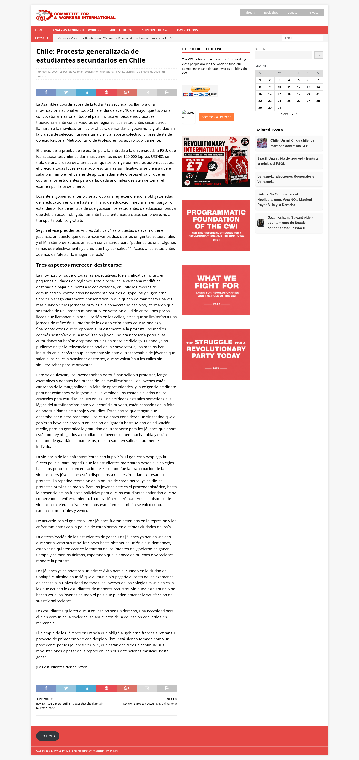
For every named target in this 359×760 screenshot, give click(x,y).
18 (289, 94)
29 (260, 108)
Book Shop (271, 13)
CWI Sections (187, 30)
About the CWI (121, 30)
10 (279, 87)
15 (260, 94)
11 (289, 87)
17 (279, 94)
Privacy (313, 13)
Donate (292, 13)
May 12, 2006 (50, 72)
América (43, 76)
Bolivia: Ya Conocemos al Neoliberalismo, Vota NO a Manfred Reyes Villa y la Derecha (284, 199)
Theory (250, 13)
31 (279, 108)
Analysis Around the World (76, 30)
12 (298, 87)
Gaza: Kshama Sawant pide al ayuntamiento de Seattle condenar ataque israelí (291, 223)
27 (308, 101)
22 (260, 101)
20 (308, 94)
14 (318, 87)
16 (270, 94)
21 (318, 94)
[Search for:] (302, 38)
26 (298, 101)
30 (270, 108)
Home (39, 30)
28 (318, 101)
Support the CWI (155, 30)
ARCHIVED (48, 736)
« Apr (284, 113)
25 (289, 101)
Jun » (294, 113)
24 (279, 101)
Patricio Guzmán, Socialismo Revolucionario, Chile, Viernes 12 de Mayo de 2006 (111, 72)
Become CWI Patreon (216, 117)
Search (260, 49)
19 (298, 94)
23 (270, 101)
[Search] (318, 55)
